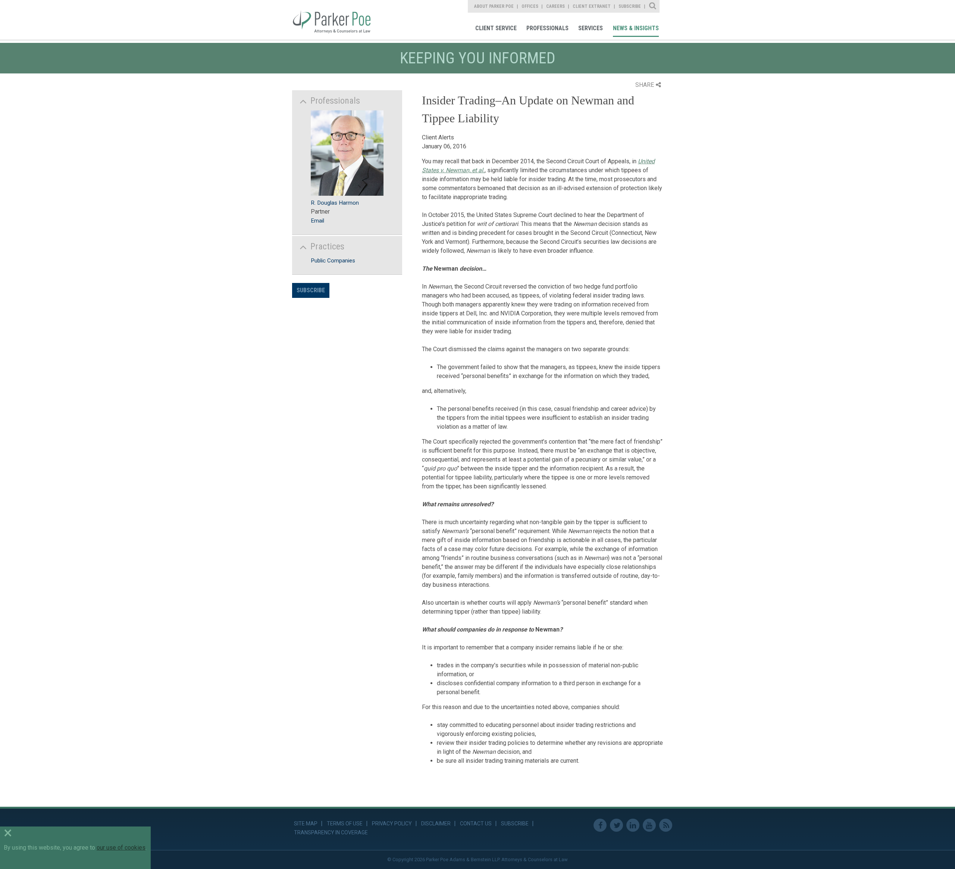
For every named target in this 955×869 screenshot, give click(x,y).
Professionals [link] (547, 28)
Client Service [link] (496, 28)
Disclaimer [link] (436, 824)
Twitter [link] (616, 825)
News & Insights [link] (636, 28)
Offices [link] (530, 6)
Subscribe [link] (630, 6)
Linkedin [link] (632, 825)
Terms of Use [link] (345, 824)
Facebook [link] (600, 825)
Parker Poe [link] (336, 20)
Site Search (653, 6)
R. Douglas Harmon (335, 202)
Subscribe (311, 290)
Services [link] (590, 28)
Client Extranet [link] (592, 6)
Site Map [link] (305, 824)
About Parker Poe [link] (494, 6)
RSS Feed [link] (665, 825)
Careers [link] (555, 6)
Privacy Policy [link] (392, 824)
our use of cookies (121, 847)
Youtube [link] (649, 825)
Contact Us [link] (476, 824)
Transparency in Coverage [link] (331, 832)
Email (317, 220)
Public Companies (333, 260)
